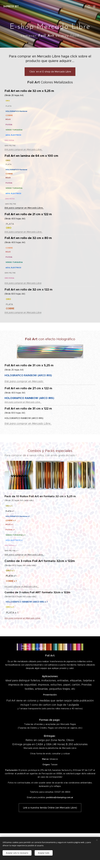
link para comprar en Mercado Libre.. (23, 149)
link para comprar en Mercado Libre (23, 283)
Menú (94, 6)
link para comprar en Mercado (24, 381)
